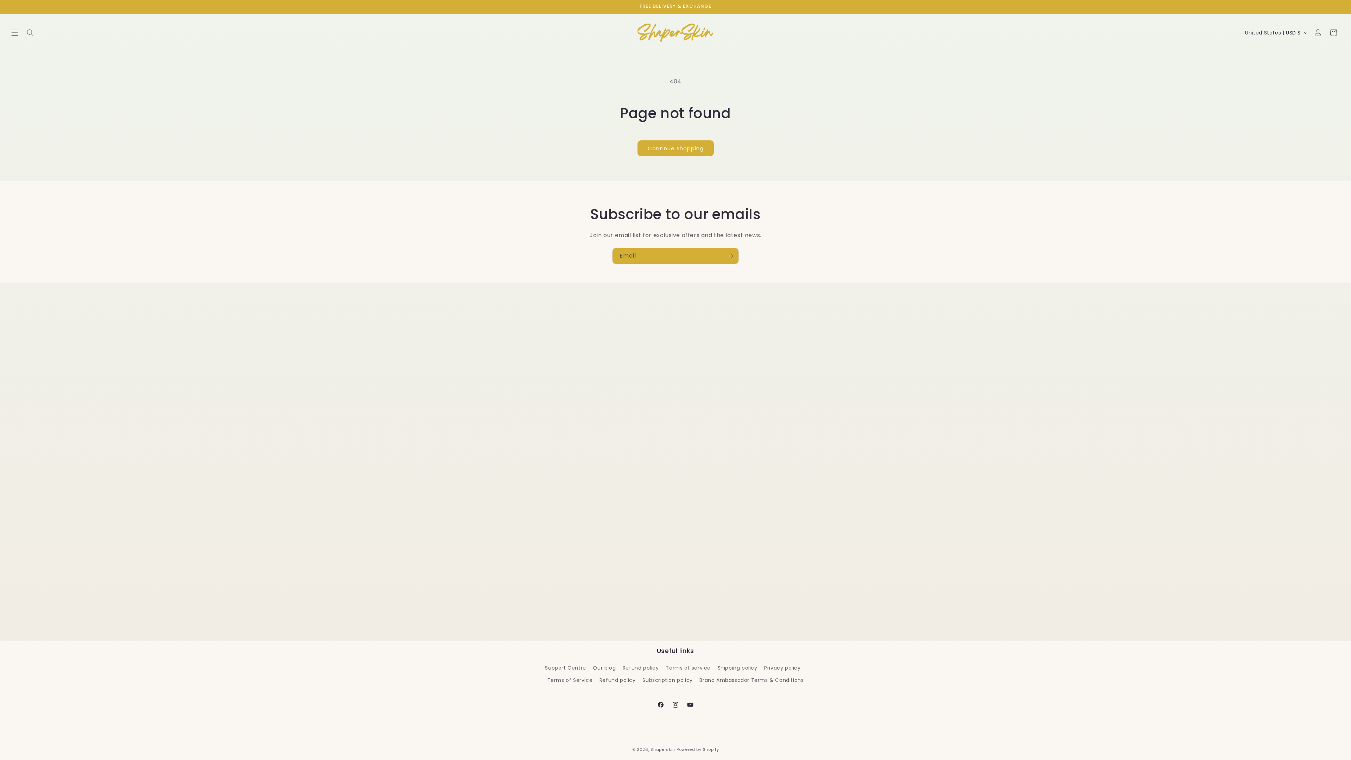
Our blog (604, 667)
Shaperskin (663, 749)
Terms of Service (570, 680)
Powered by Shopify (698, 749)
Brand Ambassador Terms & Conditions (751, 680)
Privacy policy (782, 667)
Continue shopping (676, 148)
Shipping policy (737, 667)
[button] (15, 32)
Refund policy (641, 667)
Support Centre (565, 667)
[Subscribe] (730, 256)
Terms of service (688, 667)
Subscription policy (667, 680)
